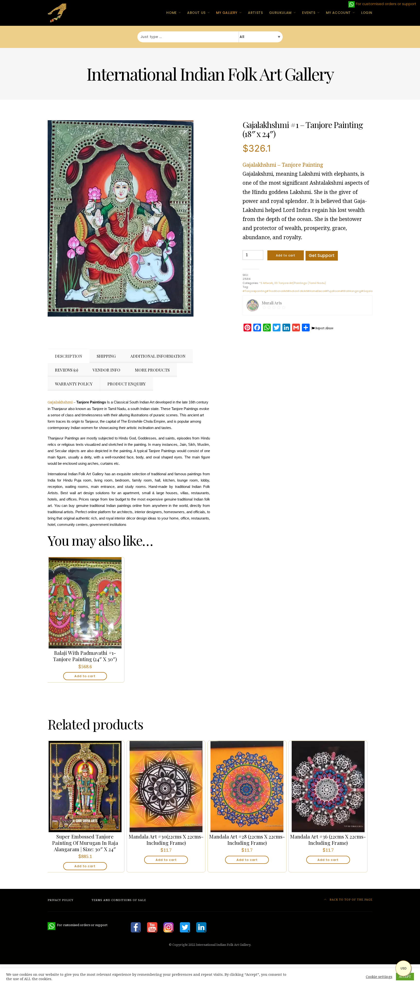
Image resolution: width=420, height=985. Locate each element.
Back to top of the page (350, 899)
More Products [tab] (152, 370)
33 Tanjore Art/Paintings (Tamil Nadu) (300, 283)
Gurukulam (280, 12)
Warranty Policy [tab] (74, 383)
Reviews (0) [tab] (66, 370)
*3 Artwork (266, 283)
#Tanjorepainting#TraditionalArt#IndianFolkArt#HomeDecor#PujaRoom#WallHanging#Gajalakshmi (312, 291)
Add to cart (285, 255)
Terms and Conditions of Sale (119, 900)
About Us (196, 12)
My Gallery (226, 12)
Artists (255, 12)
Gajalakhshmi (60, 402)
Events (308, 12)
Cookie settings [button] (379, 977)
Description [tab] (68, 356)
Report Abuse (324, 328)
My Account (338, 12)
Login (366, 12)
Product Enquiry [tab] (126, 383)
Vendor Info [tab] (106, 370)
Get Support (321, 255)
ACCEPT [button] (405, 976)
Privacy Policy (60, 900)
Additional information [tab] (157, 356)
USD (403, 968)
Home (171, 12)
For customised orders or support (77, 925)
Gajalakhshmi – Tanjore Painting (283, 165)
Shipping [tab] (106, 356)
